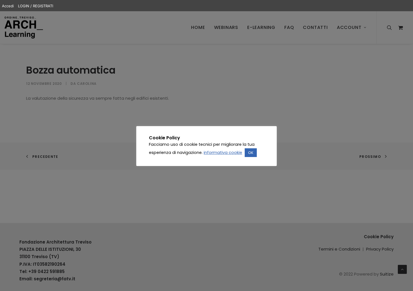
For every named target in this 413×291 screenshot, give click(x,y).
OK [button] (250, 152)
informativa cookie (223, 152)
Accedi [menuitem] (8, 6)
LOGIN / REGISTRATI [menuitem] (35, 6)
